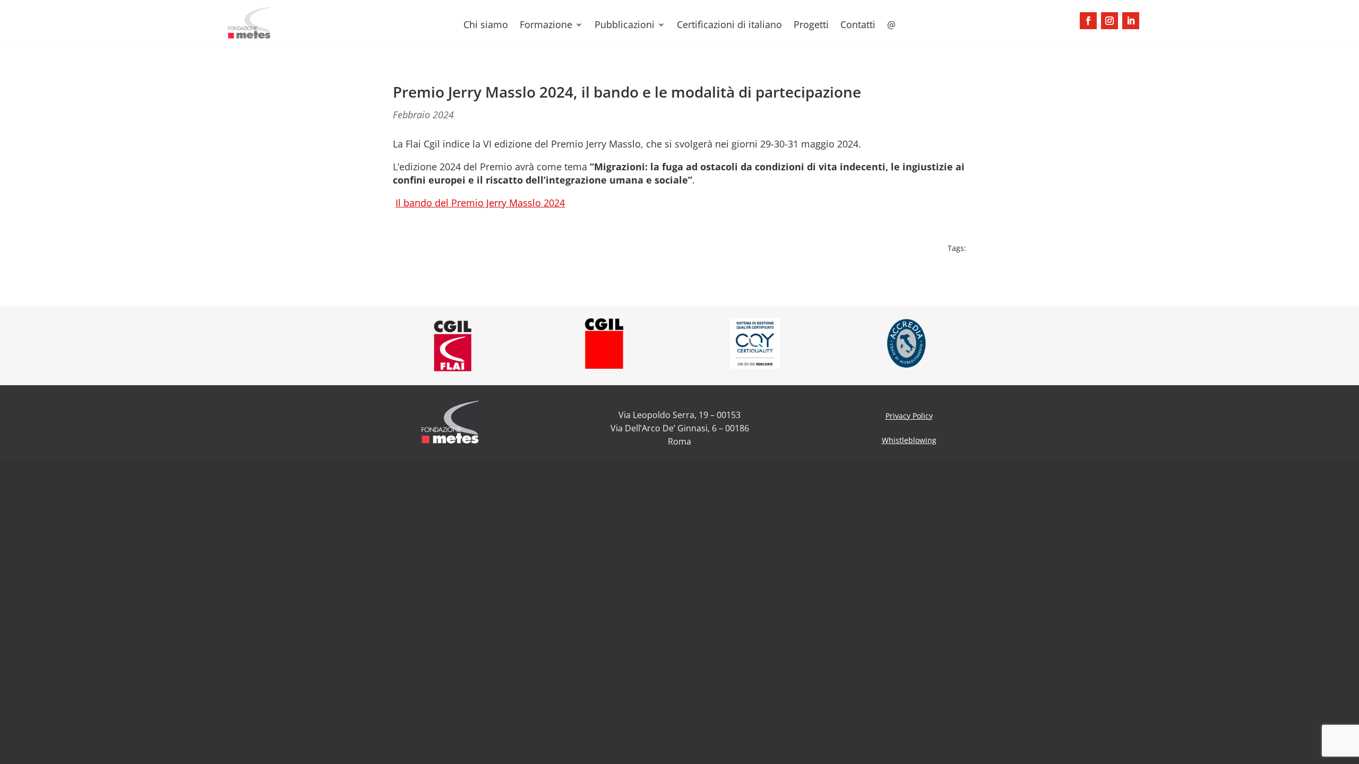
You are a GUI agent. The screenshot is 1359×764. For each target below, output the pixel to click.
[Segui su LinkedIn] (1130, 20)
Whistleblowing (909, 440)
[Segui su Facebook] (1088, 20)
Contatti (857, 26)
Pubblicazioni (625, 26)
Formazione (546, 26)
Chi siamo (485, 26)
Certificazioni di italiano (729, 26)
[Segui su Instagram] (1109, 20)
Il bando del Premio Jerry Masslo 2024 (480, 202)
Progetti (811, 26)
